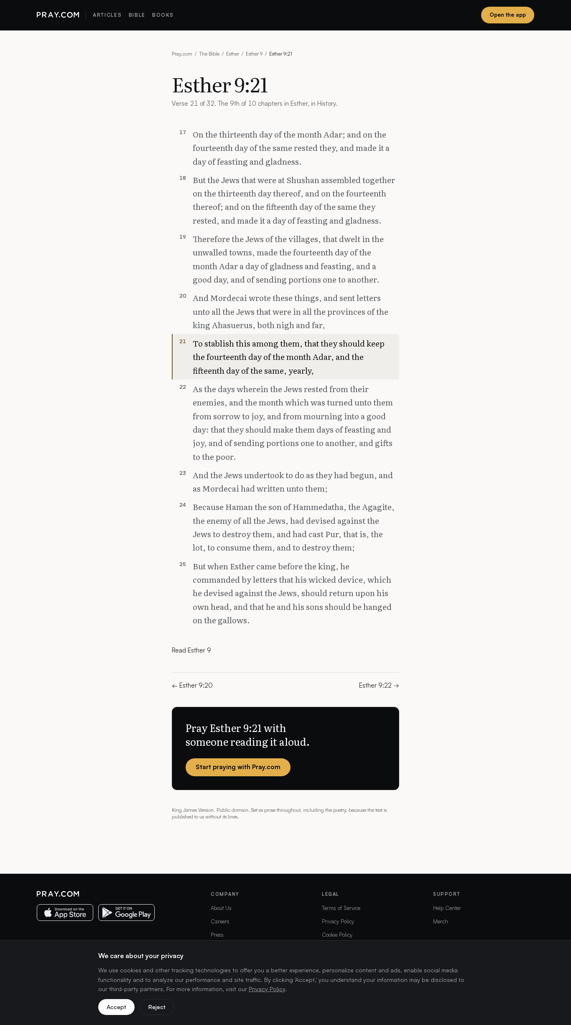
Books (162, 15)
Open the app (507, 14)
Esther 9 (254, 54)
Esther (232, 54)
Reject (157, 1006)
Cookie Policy (337, 934)
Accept (116, 1006)
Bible (137, 15)
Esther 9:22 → (379, 685)
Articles (107, 15)
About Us (221, 908)
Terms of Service (341, 908)
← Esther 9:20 (192, 685)
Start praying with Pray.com (238, 767)
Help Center (447, 908)
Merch (440, 921)
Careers (220, 921)
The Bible (209, 54)
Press (217, 934)
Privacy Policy (338, 921)
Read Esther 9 (191, 650)
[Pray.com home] (58, 15)
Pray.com (182, 54)
